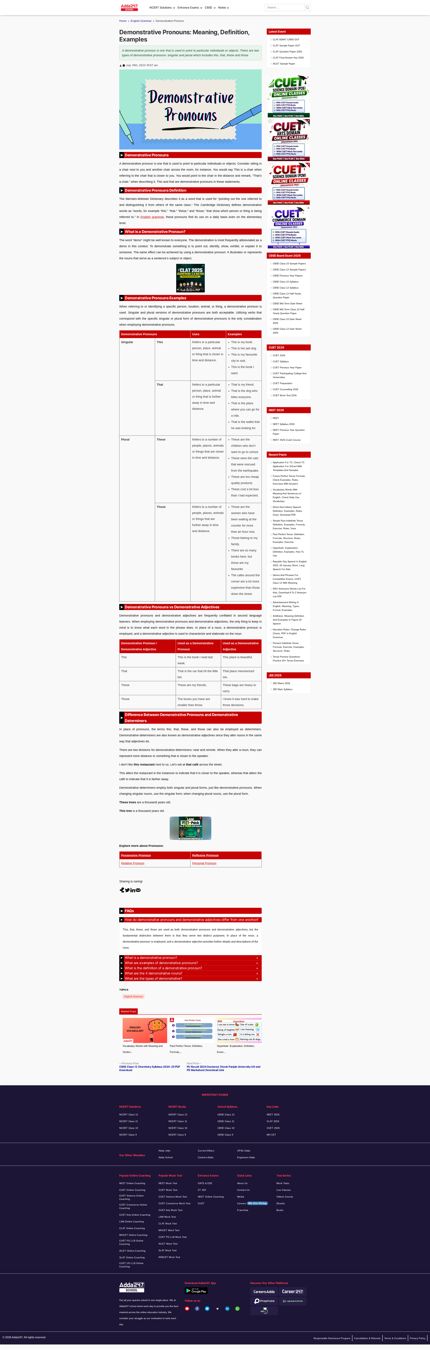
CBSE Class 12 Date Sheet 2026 (287, 331)
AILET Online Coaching (132, 1250)
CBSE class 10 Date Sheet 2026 (287, 321)
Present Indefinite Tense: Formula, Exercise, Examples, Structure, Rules (289, 647)
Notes (222, 7)
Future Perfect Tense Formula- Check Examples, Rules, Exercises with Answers (289, 480)
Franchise (242, 1210)
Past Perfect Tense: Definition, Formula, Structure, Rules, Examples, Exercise (289, 538)
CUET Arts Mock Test (170, 1210)
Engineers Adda (246, 1157)
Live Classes (283, 1190)
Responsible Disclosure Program (332, 1338)
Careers (252, 1203)
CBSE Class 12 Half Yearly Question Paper (287, 295)
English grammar (152, 217)
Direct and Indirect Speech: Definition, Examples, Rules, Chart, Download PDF (288, 511)
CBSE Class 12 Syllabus (285, 287)
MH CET (271, 1134)
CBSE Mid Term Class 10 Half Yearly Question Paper (288, 311)
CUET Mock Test (168, 1190)
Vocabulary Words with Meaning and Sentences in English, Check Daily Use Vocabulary (287, 495)
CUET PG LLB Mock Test (173, 1237)
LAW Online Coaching (131, 1221)
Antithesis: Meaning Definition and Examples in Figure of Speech (288, 620)
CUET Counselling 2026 (285, 389)
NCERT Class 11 (128, 1121)
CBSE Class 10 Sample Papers (289, 263)
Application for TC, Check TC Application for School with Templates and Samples (289, 466)
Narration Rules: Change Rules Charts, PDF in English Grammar (289, 633)
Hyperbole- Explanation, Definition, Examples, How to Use (288, 552)
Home (122, 20)
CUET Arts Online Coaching (134, 1214)
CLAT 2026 (273, 1121)
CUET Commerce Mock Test (174, 1203)
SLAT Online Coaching (132, 1257)
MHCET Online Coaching (133, 1235)
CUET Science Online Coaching (131, 1197)
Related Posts (128, 1011)
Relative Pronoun (132, 863)
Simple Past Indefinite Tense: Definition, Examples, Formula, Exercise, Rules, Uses (289, 524)
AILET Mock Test (168, 1243)
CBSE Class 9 (225, 1134)
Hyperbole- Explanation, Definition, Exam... (236, 1048)
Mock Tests (282, 1183)
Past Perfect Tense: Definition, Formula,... (186, 1048)
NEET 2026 (273, 1114)
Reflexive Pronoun (205, 855)
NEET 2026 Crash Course (286, 440)
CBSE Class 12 (226, 1114)
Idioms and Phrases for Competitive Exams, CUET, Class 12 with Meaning (287, 579)
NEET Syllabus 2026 (284, 424)
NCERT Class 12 (128, 1114)
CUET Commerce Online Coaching (133, 1206)
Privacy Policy (417, 1338)
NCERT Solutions (160, 7)
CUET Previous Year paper (287, 367)
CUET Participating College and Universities (289, 375)
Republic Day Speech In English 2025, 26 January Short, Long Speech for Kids (290, 565)
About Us (242, 1183)
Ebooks (280, 1203)
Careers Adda (205, 1157)
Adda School (166, 1157)
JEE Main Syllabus (282, 689)
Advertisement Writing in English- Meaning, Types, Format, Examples (286, 606)
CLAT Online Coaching (132, 1228)
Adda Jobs (164, 1150)
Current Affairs (206, 1150)
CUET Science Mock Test (173, 1196)
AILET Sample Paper (284, 63)
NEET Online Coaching (132, 1183)
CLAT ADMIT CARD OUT (286, 39)
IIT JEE (202, 1190)
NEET (276, 418)
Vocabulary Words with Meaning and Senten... (143, 1048)
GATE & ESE (205, 1183)
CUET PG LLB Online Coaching (131, 1242)
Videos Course (284, 1196)
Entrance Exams (188, 7)
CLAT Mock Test (168, 1223)
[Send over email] (138, 890)
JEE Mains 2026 (281, 683)
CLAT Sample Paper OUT (286, 45)
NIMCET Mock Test (169, 1257)
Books (279, 1210)
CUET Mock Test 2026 (285, 395)
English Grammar (141, 20)
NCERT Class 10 (128, 1128)
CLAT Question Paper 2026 (287, 51)
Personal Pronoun (204, 863)
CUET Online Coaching (132, 1190)
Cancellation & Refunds (367, 1338)
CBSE (208, 7)
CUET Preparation (282, 383)
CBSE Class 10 (226, 1128)
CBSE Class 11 (226, 1121)
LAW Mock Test (167, 1216)
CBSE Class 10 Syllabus (285, 281)
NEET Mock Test (168, 1183)
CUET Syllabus (281, 361)
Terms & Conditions (395, 1338)
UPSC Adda (243, 1150)
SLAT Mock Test (168, 1250)
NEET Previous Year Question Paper (289, 432)
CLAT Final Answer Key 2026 (288, 57)
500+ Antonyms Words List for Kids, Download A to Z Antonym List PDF (289, 592)
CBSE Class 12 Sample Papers (289, 269)
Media (240, 1196)
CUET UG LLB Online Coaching (131, 1265)
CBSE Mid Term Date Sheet (287, 303)
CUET (201, 1203)
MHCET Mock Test (169, 1230)
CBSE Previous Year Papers (288, 275)
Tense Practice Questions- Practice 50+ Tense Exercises (288, 658)
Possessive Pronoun (136, 855)
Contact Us (243, 1190)
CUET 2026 (279, 355)
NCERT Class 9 (128, 1134)
